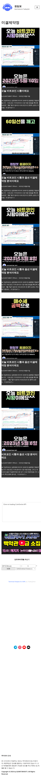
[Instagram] (20, 647)
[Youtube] (24, 647)
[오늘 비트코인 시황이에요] (20, 57)
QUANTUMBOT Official (10, 96)
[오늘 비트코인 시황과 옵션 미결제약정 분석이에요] (20, 145)
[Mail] (28, 647)
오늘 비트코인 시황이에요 (15, 91)
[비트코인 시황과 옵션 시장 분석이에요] (20, 421)
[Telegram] (15, 647)
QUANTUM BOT (21, 772)
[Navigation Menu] (37, 7)
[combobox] (11, 566)
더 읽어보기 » (10, 108)
